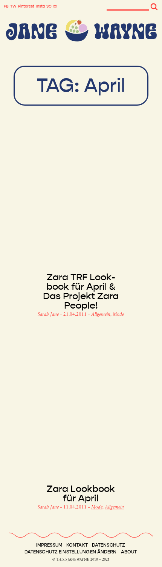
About (129, 552)
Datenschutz (108, 545)
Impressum (49, 545)
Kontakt (77, 545)
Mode (118, 314)
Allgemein (100, 314)
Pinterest (26, 6)
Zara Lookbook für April (81, 493)
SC (49, 6)
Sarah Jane (49, 314)
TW (13, 6)
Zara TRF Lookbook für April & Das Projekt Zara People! (81, 291)
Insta (40, 6)
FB (6, 6)
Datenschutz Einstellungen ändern (70, 552)
